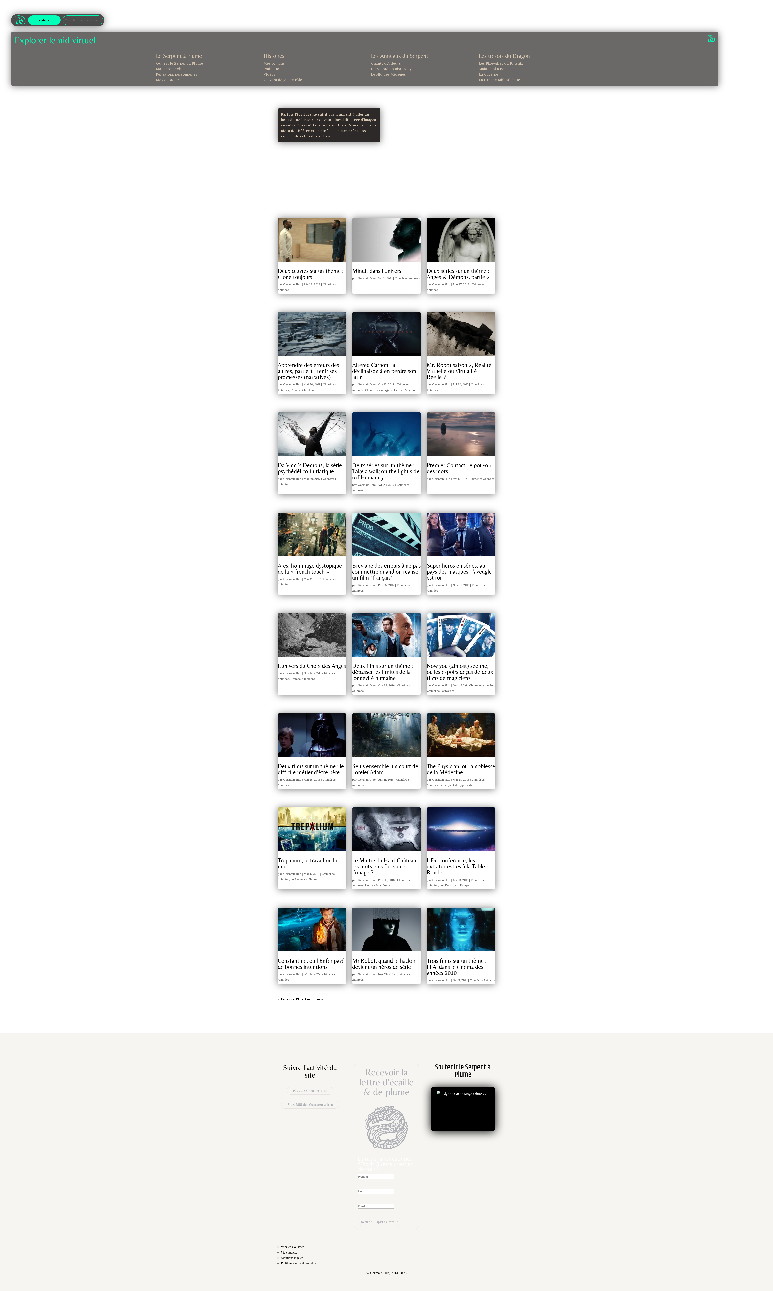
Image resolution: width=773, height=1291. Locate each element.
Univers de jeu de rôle (283, 79)
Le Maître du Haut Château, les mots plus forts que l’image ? (385, 866)
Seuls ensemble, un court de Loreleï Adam (385, 769)
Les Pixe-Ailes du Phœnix (501, 63)
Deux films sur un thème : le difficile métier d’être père (311, 769)
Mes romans (274, 63)
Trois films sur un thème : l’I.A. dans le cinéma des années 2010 (456, 966)
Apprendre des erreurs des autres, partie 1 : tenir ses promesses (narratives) (308, 371)
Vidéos (269, 74)
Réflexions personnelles (176, 74)
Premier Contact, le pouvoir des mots (459, 468)
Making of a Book (494, 68)
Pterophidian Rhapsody (391, 68)
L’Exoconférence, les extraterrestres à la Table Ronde (456, 866)
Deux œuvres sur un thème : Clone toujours (310, 273)
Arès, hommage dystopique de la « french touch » (310, 568)
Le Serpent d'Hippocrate (456, 785)
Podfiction (272, 68)
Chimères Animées (407, 278)
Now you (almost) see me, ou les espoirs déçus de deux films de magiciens (460, 671)
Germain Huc (292, 284)
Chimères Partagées (379, 390)
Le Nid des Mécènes (388, 74)
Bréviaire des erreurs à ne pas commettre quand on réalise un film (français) (386, 571)
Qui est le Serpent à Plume (179, 63)
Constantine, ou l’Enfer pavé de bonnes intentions (311, 963)
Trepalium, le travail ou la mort (307, 863)
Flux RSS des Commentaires (310, 1104)
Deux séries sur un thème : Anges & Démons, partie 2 (458, 273)
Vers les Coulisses (292, 1247)
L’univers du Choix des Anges (312, 665)
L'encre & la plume (302, 390)
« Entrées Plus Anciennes (300, 999)
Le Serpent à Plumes (304, 879)
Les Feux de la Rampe (454, 885)
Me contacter (167, 79)
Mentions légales (292, 1258)
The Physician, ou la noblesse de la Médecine (461, 769)
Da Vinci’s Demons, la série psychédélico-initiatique (310, 468)
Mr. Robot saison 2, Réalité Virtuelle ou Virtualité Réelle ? (459, 371)
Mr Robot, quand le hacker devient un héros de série (383, 963)
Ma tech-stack (168, 68)
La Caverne (488, 74)
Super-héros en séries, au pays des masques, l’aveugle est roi (459, 571)
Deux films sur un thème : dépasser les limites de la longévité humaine (382, 671)
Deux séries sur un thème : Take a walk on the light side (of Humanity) (386, 471)
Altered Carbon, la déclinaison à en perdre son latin (384, 371)
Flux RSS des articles (310, 1091)
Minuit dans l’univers (376, 270)
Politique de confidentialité (298, 1263)
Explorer (44, 20)
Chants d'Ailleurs (386, 63)
